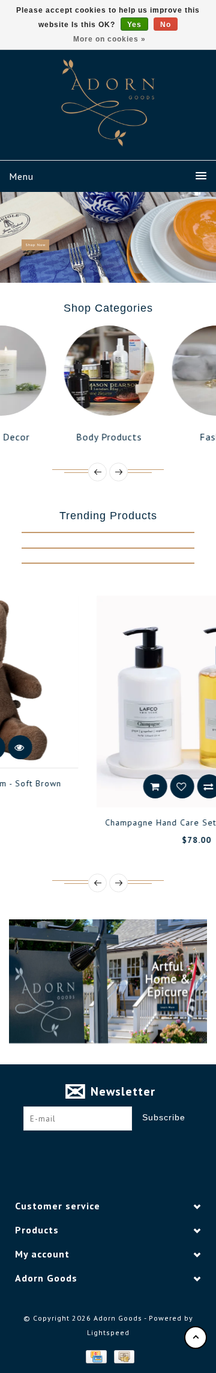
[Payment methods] (95, 1356)
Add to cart (91, 786)
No (165, 24)
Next (203, 237)
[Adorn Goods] (108, 103)
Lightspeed (108, 1332)
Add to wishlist (118, 786)
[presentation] (97, 472)
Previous (14, 237)
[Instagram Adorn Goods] (119, 1149)
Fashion (178, 437)
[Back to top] (195, 1337)
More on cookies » (109, 39)
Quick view (172, 786)
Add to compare (145, 786)
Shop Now (35, 244)
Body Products (70, 437)
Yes (134, 24)
